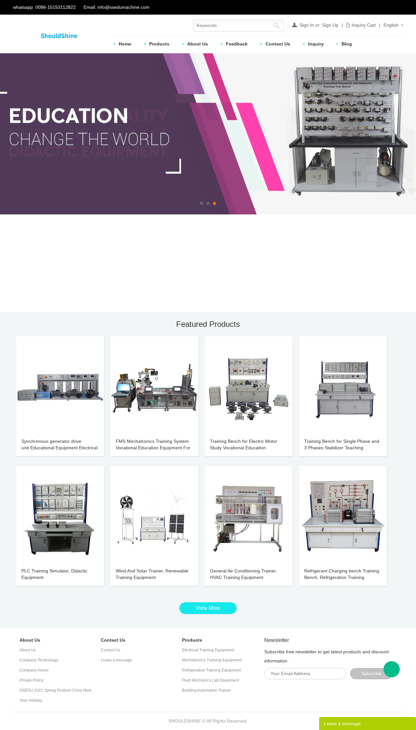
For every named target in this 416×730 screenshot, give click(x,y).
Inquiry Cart (364, 25)
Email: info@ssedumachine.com (117, 7)
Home (125, 43)
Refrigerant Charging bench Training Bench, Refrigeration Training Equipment (341, 577)
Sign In (307, 25)
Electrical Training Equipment (208, 650)
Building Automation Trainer (206, 690)
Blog (347, 43)
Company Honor (34, 670)
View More (208, 608)
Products (159, 43)
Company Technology (39, 660)
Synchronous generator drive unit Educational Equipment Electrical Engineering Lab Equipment (59, 448)
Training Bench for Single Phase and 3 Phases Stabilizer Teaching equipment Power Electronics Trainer (342, 448)
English (391, 25)
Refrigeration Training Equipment (211, 670)
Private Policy (32, 680)
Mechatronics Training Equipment (211, 660)
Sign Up (330, 25)
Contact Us (278, 43)
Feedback (237, 43)
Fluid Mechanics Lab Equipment (210, 680)
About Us (197, 43)
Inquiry (316, 43)
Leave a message (116, 660)
